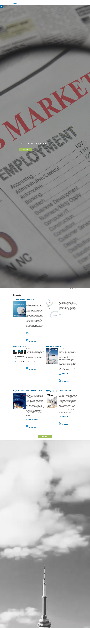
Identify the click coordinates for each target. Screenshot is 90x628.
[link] (1, 6)
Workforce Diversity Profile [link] (53, 346)
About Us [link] (53, 3)
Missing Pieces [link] (50, 300)
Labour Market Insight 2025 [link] (21, 346)
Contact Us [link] (72, 3)
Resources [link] (58, 3)
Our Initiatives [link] (65, 3)
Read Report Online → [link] (33, 333)
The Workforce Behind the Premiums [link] (23, 299)
